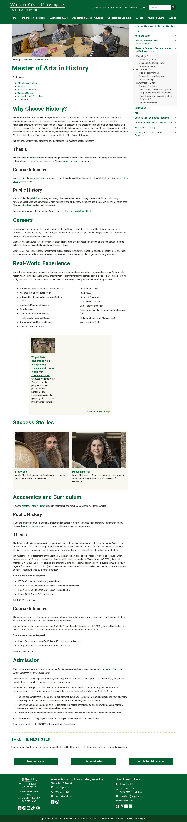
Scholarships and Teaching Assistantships (152, 64)
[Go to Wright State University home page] (37, 5)
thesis (33, 157)
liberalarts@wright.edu (130, 796)
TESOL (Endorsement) (147, 102)
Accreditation (81, 819)
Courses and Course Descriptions (155, 89)
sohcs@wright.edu (64, 796)
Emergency (107, 819)
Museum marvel (81, 471)
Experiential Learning (119, 18)
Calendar (97, 7)
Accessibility (65, 819)
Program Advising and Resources (155, 92)
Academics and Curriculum (30, 96)
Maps (118, 7)
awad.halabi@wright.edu (80, 211)
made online (110, 669)
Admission (22, 99)
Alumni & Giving (156, 18)
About (172, 18)
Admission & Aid (59, 18)
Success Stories (25, 93)
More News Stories (97, 411)
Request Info (93, 761)
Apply (142, 7)
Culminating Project (148, 59)
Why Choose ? (27, 83)
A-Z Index (94, 819)
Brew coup (21, 471)
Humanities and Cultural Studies (36, 60)
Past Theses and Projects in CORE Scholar (155, 98)
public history (70, 161)
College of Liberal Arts (25, 10)
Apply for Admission (151, 761)
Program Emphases (148, 86)
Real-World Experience (28, 89)
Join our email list (124, 800)
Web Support (141, 819)
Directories (108, 7)
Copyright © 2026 (48, 819)
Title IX (128, 819)
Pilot (126, 7)
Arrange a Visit (36, 761)
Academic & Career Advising (87, 18)
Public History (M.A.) (149, 73)
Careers (21, 86)
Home (138, 31)
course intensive (38, 178)
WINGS (133, 7)
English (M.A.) (142, 56)
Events (139, 18)
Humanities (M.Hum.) (146, 83)
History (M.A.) (143, 69)
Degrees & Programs (33, 18)
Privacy (119, 819)
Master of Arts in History (34, 506)
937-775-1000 (29, 801)
